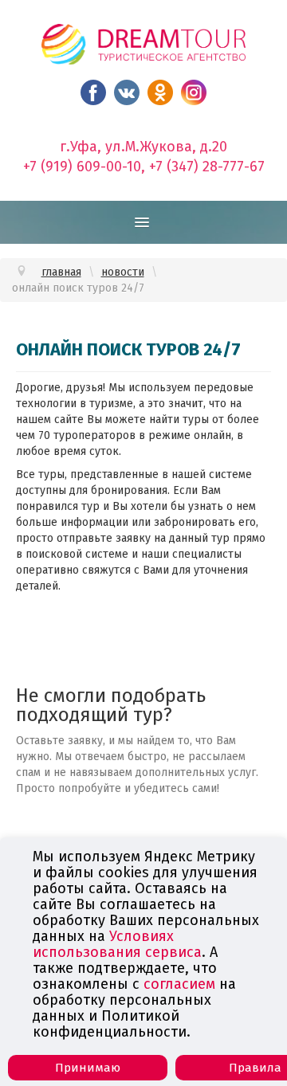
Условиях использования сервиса (117, 944)
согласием (179, 984)
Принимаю (87, 1068)
